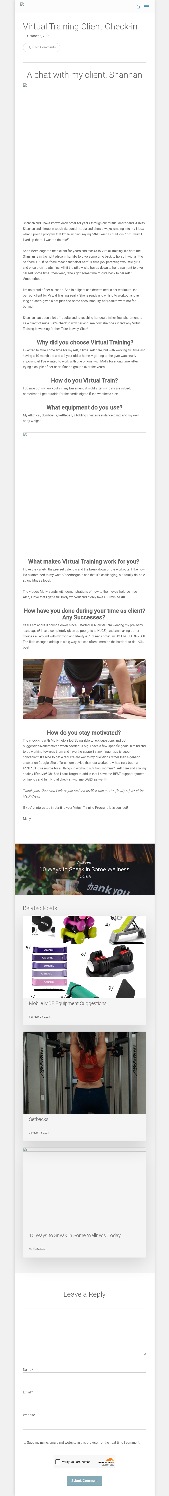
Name (28, 1370)
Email (28, 1392)
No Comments (45, 47)
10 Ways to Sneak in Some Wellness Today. (84, 869)
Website (29, 1415)
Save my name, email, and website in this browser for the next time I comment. (83, 1443)
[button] (146, 7)
